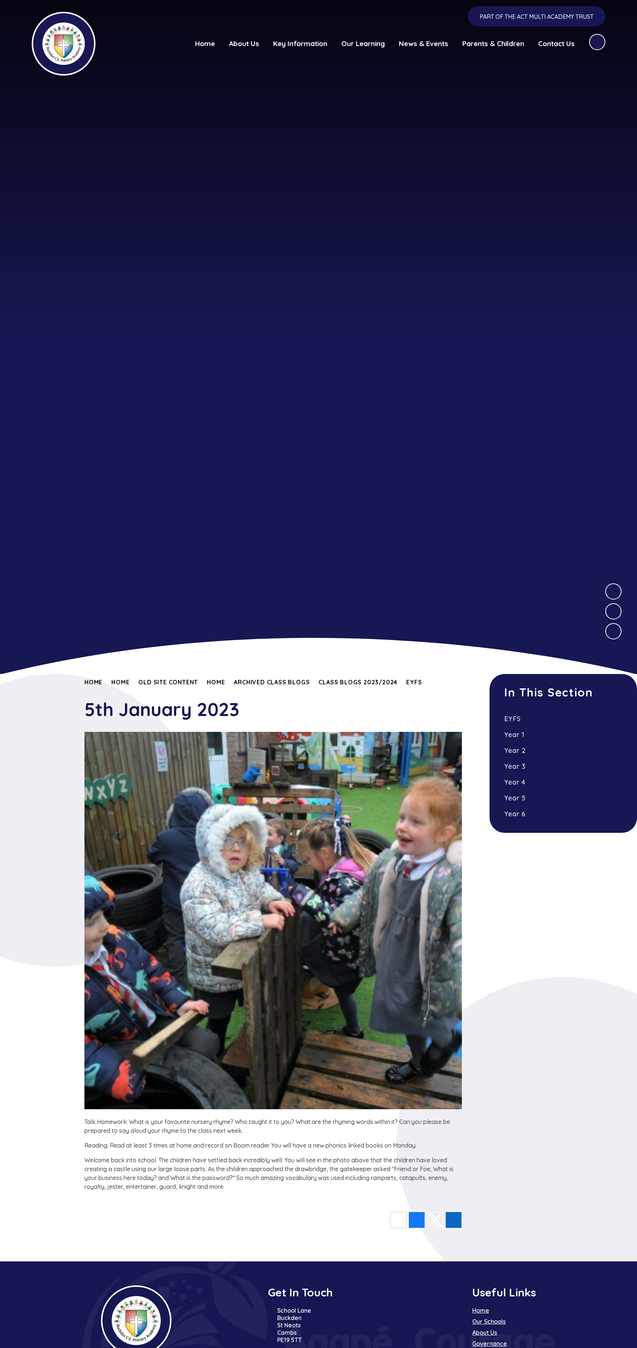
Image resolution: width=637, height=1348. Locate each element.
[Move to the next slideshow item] (613, 591)
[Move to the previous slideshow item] (613, 611)
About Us (484, 1332)
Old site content (168, 682)
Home (93, 682)
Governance (489, 1343)
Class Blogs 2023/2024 (357, 682)
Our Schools (489, 1321)
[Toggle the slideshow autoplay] (613, 631)
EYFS (414, 682)
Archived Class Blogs (272, 682)
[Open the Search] (597, 42)
